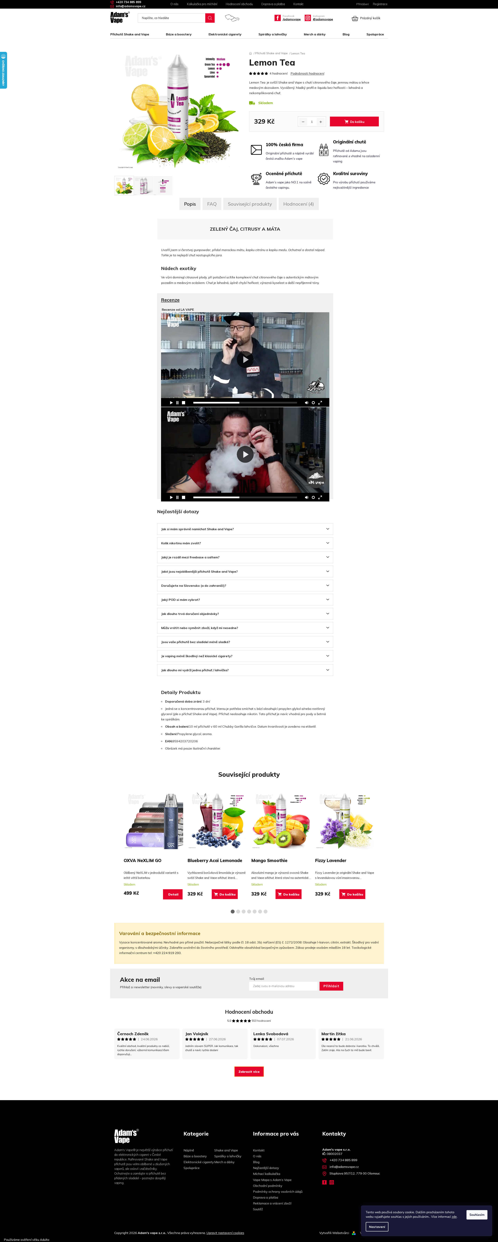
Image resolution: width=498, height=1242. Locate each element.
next (381, 850)
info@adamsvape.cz (130, 6)
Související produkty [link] (250, 204)
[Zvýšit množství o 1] (321, 122)
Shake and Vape (226, 1150)
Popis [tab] (190, 204)
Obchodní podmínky (267, 1186)
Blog (256, 1162)
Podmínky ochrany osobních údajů (278, 1191)
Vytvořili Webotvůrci (334, 1233)
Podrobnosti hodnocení (307, 73)
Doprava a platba (273, 4)
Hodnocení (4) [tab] (298, 204)
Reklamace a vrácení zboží (272, 1203)
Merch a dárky (224, 1162)
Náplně (189, 1150)
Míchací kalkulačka (266, 1174)
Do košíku (357, 122)
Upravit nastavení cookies (225, 1233)
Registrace (380, 4)
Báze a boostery (195, 1156)
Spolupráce (192, 1168)
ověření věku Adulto (35, 1240)
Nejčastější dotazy (266, 1168)
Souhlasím (476, 1215)
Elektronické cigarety (199, 1162)
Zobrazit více (249, 1072)
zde (454, 1217)
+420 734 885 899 (128, 2)
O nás (174, 4)
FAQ (212, 204)
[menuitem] (131, 34)
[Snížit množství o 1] (303, 122)
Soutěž (258, 1209)
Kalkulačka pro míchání (202, 4)
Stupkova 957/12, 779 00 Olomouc (355, 1173)
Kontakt (298, 4)
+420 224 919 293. (167, 953)
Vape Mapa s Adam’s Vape (272, 1180)
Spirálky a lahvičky (227, 1156)
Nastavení (377, 1227)
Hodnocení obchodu (239, 4)
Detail (173, 894)
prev (117, 850)
